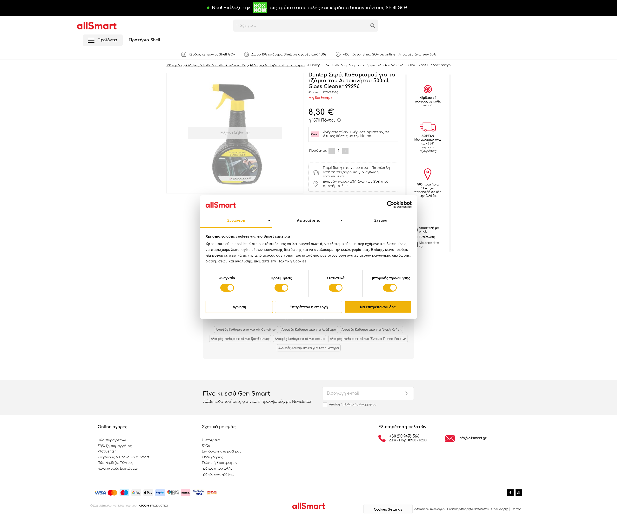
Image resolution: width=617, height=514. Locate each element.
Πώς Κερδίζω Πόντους (116, 463)
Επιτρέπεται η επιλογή (308, 307)
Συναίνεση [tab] (236, 220)
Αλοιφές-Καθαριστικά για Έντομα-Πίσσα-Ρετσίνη (368, 339)
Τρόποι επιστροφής (218, 474)
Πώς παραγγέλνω (112, 440)
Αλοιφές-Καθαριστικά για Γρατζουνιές (240, 339)
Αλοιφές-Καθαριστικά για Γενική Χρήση (372, 329)
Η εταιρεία (211, 440)
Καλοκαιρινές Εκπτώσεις (118, 468)
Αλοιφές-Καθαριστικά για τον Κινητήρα (308, 348)
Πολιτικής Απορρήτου (359, 404)
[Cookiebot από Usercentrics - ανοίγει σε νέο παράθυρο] (390, 204)
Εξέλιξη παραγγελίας (115, 446)
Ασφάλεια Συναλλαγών (429, 509)
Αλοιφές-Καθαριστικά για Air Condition (246, 329)
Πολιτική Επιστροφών (219, 463)
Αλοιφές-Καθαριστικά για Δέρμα (300, 339)
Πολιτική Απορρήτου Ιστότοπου (468, 509)
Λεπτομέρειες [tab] (308, 220)
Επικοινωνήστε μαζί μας (221, 451)
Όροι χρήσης (212, 457)
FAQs (206, 446)
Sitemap (516, 509)
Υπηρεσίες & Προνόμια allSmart (123, 457)
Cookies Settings (388, 509)
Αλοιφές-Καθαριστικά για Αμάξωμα (309, 329)
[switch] (281, 288)
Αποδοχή (352, 404)
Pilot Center (107, 451)
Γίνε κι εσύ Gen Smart (258, 397)
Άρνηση (239, 307)
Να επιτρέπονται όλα (378, 307)
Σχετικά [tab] (380, 220)
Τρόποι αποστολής (217, 468)
